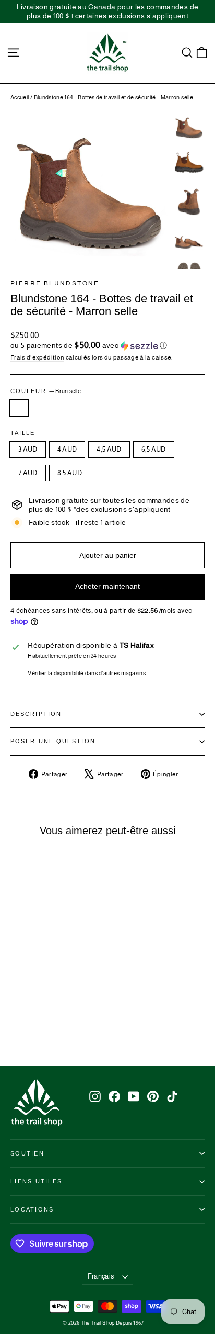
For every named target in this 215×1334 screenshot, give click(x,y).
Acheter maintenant (107, 586)
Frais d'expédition (37, 357)
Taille (22, 433)
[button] (107, 346)
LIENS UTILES (36, 1181)
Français (101, 1276)
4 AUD (67, 449)
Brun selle (19, 408)
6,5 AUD (153, 449)
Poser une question (52, 741)
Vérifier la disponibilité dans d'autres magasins (86, 673)
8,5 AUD (69, 473)
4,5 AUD (109, 449)
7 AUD (28, 473)
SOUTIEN (27, 1153)
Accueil (19, 97)
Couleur (45, 391)
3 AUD (28, 449)
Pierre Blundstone (55, 283)
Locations (32, 1209)
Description (36, 714)
